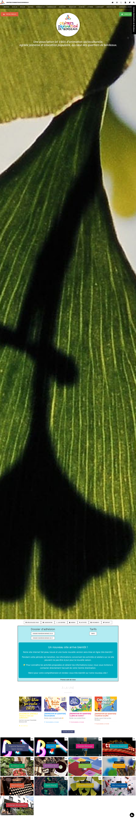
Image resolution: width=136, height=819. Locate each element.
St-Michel (82, 7)
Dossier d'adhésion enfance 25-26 (43, 633)
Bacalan (14, 7)
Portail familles (9, 14)
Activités (84, 622)
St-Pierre (90, 7)
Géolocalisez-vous (33, 622)
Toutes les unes (68, 731)
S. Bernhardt (100, 7)
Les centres (61, 622)
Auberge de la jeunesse (126, 7)
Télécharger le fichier (51, 722)
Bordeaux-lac (40, 7)
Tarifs (93, 633)
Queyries (30, 7)
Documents (95, 622)
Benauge (22, 7)
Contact (107, 622)
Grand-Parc (62, 7)
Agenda (73, 622)
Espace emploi (127, 14)
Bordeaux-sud (52, 7)
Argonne (6, 7)
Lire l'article (23, 725)
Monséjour (72, 7)
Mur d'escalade (111, 7)
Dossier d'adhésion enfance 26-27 (43, 638)
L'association (48, 622)
